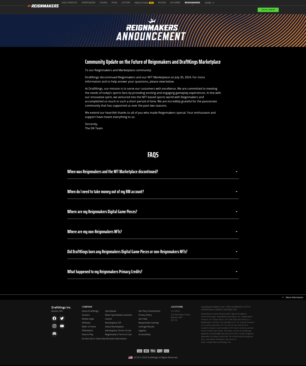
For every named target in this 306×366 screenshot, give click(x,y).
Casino (103, 2)
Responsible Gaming (148, 323)
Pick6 (114, 2)
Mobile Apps (88, 319)
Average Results (146, 326)
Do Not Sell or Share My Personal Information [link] (104, 338)
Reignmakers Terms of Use (118, 334)
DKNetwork (87, 330)
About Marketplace (114, 326)
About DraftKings (90, 311)
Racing (162, 2)
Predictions (141, 3)
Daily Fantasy (69, 2)
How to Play (87, 334)
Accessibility (144, 334)
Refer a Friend (89, 326)
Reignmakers (192, 2)
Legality (142, 330)
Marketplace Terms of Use (118, 330)
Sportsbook (88, 2)
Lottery (125, 2)
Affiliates (86, 323)
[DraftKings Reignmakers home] (43, 7)
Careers (86, 315)
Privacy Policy (145, 315)
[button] (283, 297)
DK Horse (175, 2)
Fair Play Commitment (149, 311)
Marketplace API (113, 323)
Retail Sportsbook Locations (118, 315)
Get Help (142, 319)
